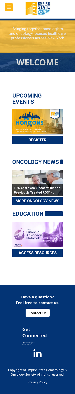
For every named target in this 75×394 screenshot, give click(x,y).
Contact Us (38, 313)
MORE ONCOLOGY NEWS (37, 201)
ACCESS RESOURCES (37, 253)
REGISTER (38, 140)
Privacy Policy (37, 382)
